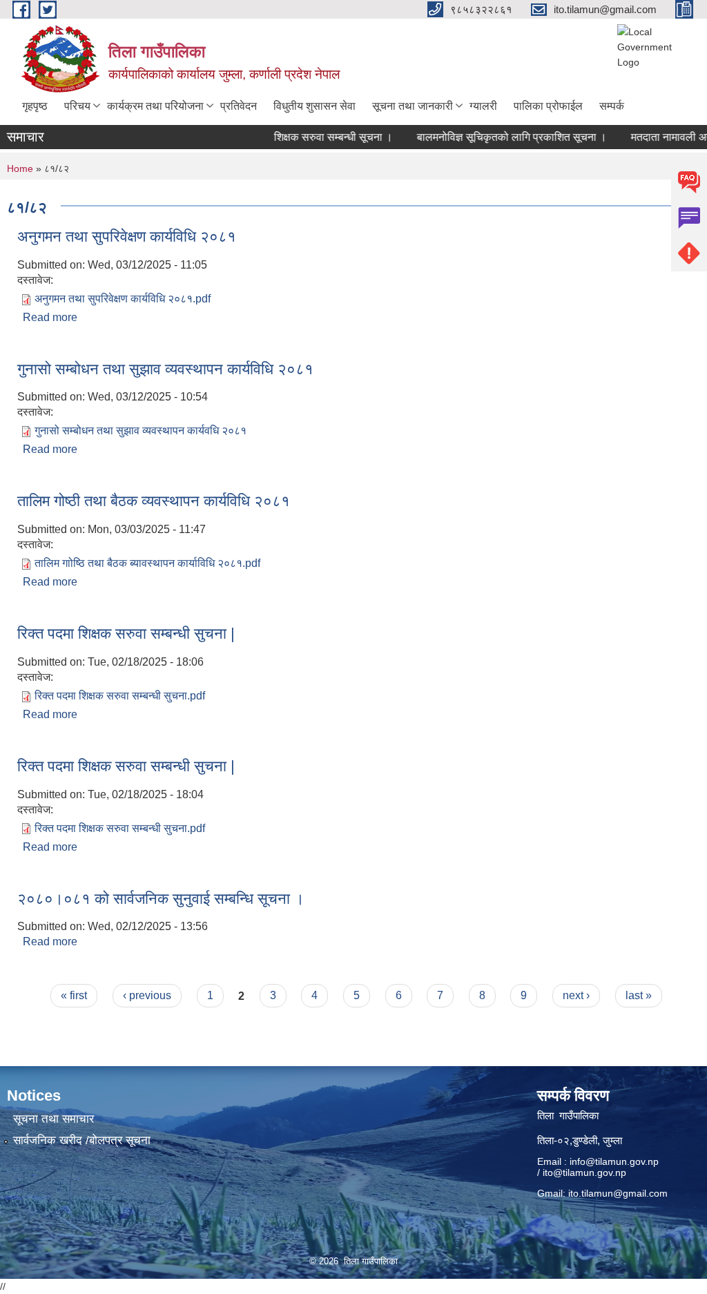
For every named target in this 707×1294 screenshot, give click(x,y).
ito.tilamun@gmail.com (618, 1193)
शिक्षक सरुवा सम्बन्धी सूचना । (319, 137)
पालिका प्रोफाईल (548, 106)
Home (20, 168)
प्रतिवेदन (238, 106)
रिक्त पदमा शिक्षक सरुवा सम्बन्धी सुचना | (126, 633)
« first (74, 995)
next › (576, 995)
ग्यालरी (483, 106)
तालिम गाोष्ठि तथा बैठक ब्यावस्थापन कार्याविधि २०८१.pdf (147, 563)
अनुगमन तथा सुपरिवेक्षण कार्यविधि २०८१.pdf (123, 299)
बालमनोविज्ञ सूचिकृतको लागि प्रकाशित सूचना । (498, 137)
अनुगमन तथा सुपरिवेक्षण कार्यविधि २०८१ (126, 236)
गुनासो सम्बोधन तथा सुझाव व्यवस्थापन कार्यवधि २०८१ (140, 430)
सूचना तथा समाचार (53, 1119)
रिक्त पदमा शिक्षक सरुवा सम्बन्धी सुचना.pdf (120, 696)
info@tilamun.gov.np (614, 1161)
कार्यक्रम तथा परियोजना (155, 106)
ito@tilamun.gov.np (584, 1172)
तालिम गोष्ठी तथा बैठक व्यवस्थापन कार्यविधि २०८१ (153, 501)
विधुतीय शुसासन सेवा (314, 106)
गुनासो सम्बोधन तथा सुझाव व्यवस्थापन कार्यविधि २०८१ (165, 369)
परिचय (77, 106)
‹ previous (147, 995)
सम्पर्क (611, 106)
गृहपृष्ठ (35, 106)
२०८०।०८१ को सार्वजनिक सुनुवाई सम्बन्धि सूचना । (160, 898)
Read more (50, 317)
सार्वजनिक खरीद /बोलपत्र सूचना (82, 1140)
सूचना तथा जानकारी (412, 106)
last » (639, 995)
